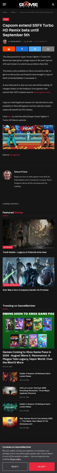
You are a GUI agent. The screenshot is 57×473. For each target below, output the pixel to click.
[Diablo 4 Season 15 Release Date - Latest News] (10, 408)
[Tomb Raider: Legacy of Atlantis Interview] (28, 234)
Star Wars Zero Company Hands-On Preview (26, 290)
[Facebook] (22, 48)
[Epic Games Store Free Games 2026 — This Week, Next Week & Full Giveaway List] (10, 422)
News (6, 19)
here (10, 116)
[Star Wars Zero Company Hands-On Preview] (28, 271)
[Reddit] (9, 48)
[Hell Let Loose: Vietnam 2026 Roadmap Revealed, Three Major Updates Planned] (10, 391)
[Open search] (52, 4)
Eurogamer (15, 154)
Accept (42, 466)
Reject (15, 466)
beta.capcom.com (42, 92)
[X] (35, 48)
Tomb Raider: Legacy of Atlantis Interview (25, 252)
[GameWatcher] (28, 4)
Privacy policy (15, 459)
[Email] (48, 48)
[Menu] (4, 4)
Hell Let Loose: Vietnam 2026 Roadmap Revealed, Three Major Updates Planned (35, 390)
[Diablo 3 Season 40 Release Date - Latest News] (10, 377)
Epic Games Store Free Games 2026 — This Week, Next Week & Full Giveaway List (36, 421)
